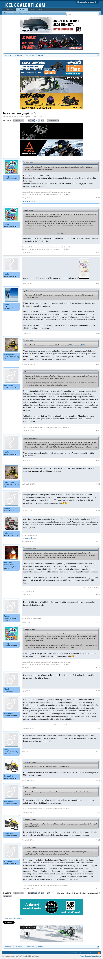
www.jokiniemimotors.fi (29, 538)
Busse (6, 616)
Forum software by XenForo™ (21, 956)
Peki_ (6, 750)
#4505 (98, 364)
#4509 (98, 510)
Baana (14, 117)
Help (79, 953)
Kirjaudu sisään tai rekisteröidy (87, 2)
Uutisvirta (10, 9)
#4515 (98, 728)
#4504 (98, 333)
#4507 (98, 461)
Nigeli (6, 689)
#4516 (98, 751)
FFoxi (6, 305)
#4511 (98, 594)
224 (29, 120)
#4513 (98, 667)
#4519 (98, 840)
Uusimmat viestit (24, 13)
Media (32, 9)
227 (39, 120)
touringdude (9, 355)
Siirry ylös (93, 953)
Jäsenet (40, 9)
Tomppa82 (8, 386)
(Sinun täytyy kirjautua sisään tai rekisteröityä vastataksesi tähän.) (78, 893)
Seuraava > (55, 120)
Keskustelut (22, 9)
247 (48, 120)
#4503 (98, 283)
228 (42, 120)
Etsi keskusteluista (10, 13)
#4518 (98, 812)
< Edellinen (16, 120)
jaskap (6, 177)
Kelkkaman (8, 533)
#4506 (98, 431)
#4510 (98, 541)
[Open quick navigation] (98, 55)
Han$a (25, 202)
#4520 (98, 888)
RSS (99, 953)
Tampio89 (8, 563)
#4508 (98, 484)
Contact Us (73, 953)
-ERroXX (33, 117)
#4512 (98, 622)
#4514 (98, 691)
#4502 (98, 252)
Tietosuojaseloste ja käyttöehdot (90, 956)
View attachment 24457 (77, 345)
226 (35, 120)
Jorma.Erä (8, 776)
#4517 (98, 780)
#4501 (98, 198)
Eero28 (7, 509)
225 (32, 120)
